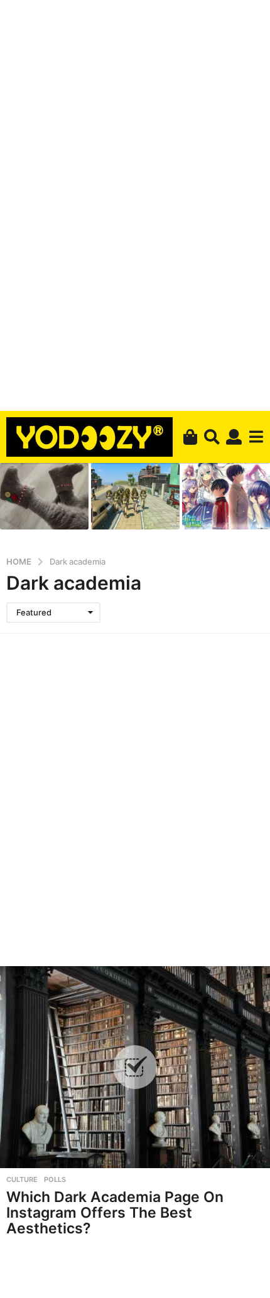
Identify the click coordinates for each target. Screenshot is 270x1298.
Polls (55, 1179)
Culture (22, 1179)
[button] (212, 436)
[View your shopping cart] (190, 436)
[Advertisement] (135, 203)
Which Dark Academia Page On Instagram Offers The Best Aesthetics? (115, 1212)
